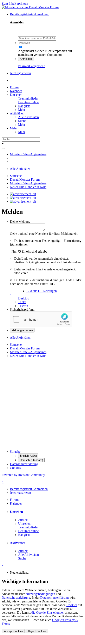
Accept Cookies (13, 631)
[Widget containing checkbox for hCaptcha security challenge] (41, 319)
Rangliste (24, 106)
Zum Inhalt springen (15, 3)
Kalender (16, 91)
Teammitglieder (28, 98)
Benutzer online (28, 102)
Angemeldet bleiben (31, 51)
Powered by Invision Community (23, 475)
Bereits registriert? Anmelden (29, 14)
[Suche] (3, 148)
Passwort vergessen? (31, 66)
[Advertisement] (42, 403)
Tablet (22, 302)
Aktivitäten (17, 113)
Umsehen (16, 94)
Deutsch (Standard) (31, 460)
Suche (22, 121)
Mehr (21, 109)
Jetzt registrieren (20, 73)
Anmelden (26, 58)
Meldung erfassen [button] (22, 330)
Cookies (15, 468)
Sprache (15, 451)
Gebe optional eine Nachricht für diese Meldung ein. (44, 233)
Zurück (23, 520)
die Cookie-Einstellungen (47, 612)
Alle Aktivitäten (28, 117)
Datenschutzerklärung (24, 464)
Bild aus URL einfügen (41, 291)
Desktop (23, 298)
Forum (14, 87)
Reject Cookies (36, 631)
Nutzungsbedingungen (40, 594)
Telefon (23, 306)
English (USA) (28, 455)
